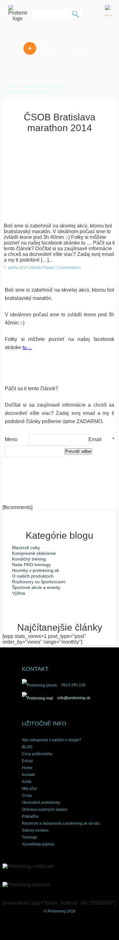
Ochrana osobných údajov (44, 809)
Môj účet (29, 788)
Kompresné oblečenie (34, 553)
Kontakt (28, 775)
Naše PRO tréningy (31, 564)
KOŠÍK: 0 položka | (109, 10)
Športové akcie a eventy (36, 587)
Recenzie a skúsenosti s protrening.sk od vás (61, 823)
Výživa (18, 593)
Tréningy (29, 837)
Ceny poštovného (37, 754)
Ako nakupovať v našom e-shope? (51, 740)
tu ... (27, 347)
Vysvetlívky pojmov (38, 844)
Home (27, 768)
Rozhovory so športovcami (38, 581)
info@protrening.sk (73, 698)
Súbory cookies (35, 830)
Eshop (27, 761)
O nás (27, 795)
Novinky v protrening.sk (35, 570)
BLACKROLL (67, 48)
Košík (26, 781)
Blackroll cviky (26, 547)
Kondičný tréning (29, 558)
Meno (16, 439)
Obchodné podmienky (41, 802)
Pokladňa (30, 816)
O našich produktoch (33, 576)
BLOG (27, 747)
